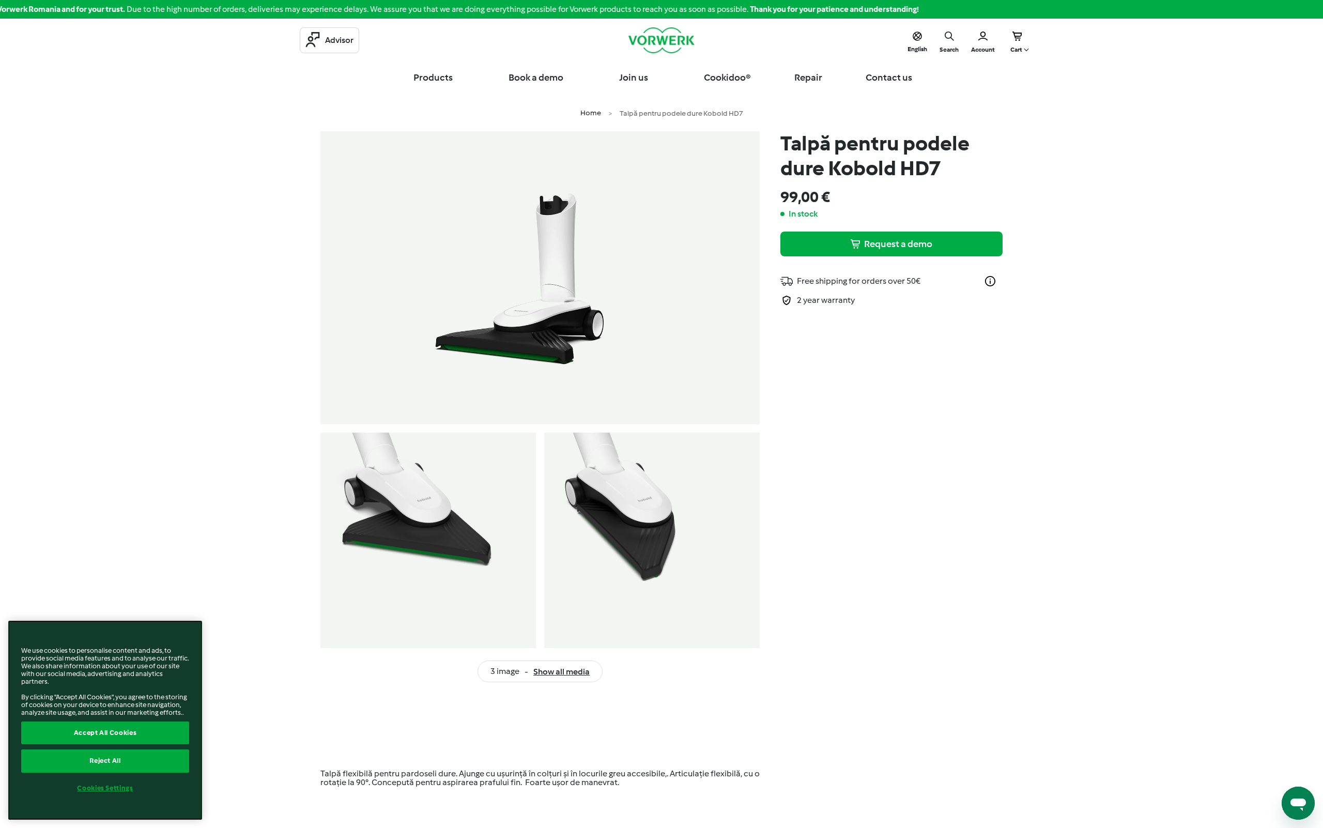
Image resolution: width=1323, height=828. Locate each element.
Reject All (105, 760)
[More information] (990, 281)
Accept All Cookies (105, 733)
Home (590, 113)
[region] (105, 720)
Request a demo (898, 244)
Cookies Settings (105, 788)
